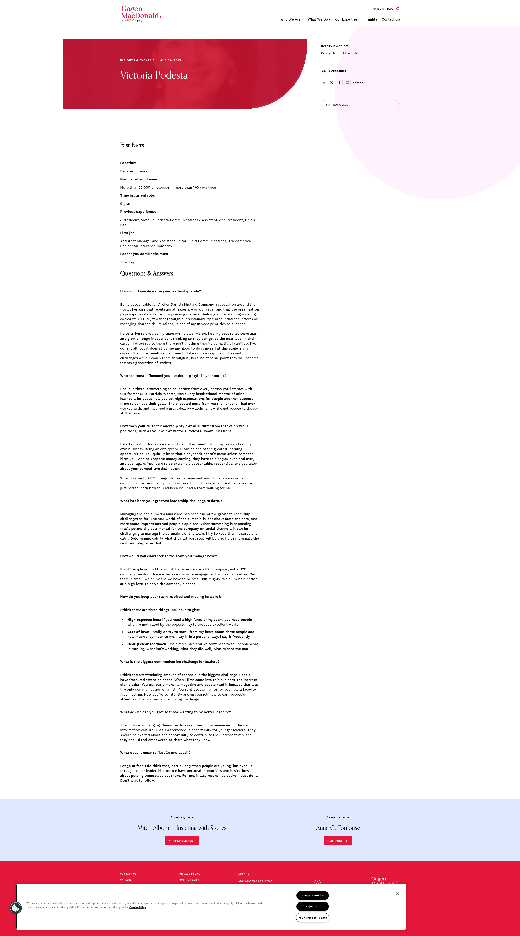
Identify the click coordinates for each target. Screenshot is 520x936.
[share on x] (332, 82)
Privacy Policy (190, 874)
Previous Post (184, 841)
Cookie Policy (189, 880)
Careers (378, 8)
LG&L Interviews (336, 105)
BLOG (390, 8)
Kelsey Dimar (330, 53)
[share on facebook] (340, 82)
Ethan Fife (350, 53)
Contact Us (128, 874)
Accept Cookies (312, 895)
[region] (211, 907)
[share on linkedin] (324, 82)
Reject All (313, 906)
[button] (15, 907)
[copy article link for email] (348, 82)
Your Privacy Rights (312, 917)
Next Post (335, 841)
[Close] (397, 893)
